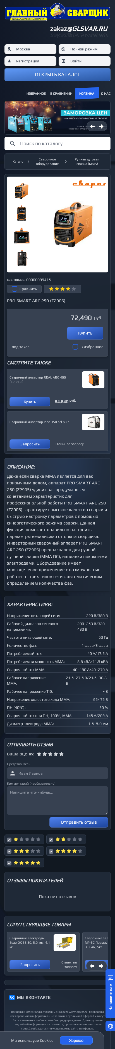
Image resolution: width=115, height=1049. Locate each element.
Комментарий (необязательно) (31, 783)
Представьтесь (18, 764)
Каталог (19, 162)
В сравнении (61, 94)
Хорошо (76, 1040)
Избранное (36, 94)
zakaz (78, 28)
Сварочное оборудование (47, 161)
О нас (106, 94)
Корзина (86, 94)
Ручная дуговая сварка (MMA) (87, 161)
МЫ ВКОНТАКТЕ (34, 997)
